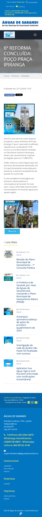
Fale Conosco (10, 6)
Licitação (7, 484)
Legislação (7, 466)
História (6, 471)
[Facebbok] (29, 402)
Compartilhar (9, 95)
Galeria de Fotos (10, 496)
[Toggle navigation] (35, 35)
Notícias (15, 76)
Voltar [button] (13, 231)
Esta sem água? (16, 2)
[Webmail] (36, 402)
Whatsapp (12, 99)
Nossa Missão (9, 469)
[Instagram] (32, 402)
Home (6, 76)
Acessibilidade (32, 2)
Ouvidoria (21, 7)
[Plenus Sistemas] (21, 513)
